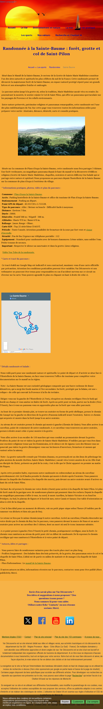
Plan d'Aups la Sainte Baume (28, 194)
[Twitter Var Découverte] (28, 620)
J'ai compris (92, 702)
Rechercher (77, 675)
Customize (78, 702)
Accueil (12, 27)
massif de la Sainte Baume (38, 563)
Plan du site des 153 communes (68, 637)
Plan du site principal (43, 637)
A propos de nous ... (93, 637)
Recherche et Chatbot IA (69, 35)
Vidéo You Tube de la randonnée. (18, 252)
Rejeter (65, 702)
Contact (28, 637)
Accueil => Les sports (37, 67)
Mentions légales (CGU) (11, 637)
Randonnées (54, 67)
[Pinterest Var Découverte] (69, 620)
